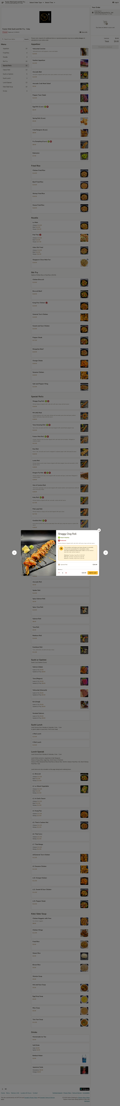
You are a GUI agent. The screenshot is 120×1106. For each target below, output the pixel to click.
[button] (14, 554)
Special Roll (64, 564)
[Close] (99, 530)
